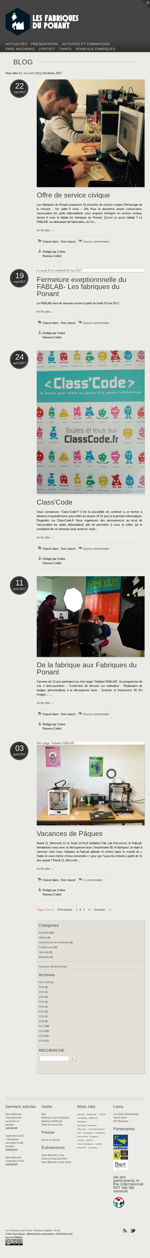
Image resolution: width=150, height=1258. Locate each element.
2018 (41, 1021)
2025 (41, 987)
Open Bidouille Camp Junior (56, 1162)
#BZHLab (93, 1118)
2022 (41, 1001)
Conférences (45, 947)
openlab (81, 1114)
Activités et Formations (86, 44)
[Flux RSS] (125, 1230)
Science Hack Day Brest (54, 1158)
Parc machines (20, 49)
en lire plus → (45, 230)
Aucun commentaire (96, 241)
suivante (99, 909)
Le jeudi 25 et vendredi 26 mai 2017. (59, 270)
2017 (41, 1026)
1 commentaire (93, 880)
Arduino (80, 1140)
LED (79, 1133)
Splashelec (92, 1114)
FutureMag (82, 1118)
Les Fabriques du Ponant (18, 1230)
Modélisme (82, 1122)
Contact (46, 49)
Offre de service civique (73, 195)
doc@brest (100, 1133)
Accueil (28, 73)
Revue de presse (50, 1140)
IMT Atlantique (120, 1121)
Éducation (44, 957)
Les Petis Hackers (96, 1129)
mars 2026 (44, 982)
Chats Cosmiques (85, 1144)
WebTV (89, 1140)
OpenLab (44, 952)
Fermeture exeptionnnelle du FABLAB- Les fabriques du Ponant (81, 287)
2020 (41, 1011)
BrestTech (81, 1148)
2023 (41, 997)
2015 (41, 1036)
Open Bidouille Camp (52, 1155)
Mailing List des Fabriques (55, 1117)
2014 (41, 1040)
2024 (41, 992)
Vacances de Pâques (70, 833)
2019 (41, 1016)
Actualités (16, 44)
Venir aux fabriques (95, 49)
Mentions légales (43, 1230)
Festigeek (94, 1136)
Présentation (44, 44)
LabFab (102, 1114)
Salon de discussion (52, 1124)
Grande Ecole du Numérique (54, 942)
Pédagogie (88, 1133)
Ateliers (43, 937)
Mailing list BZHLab (51, 1121)
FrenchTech (82, 1136)
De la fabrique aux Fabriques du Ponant (87, 668)
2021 (41, 1006)
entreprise (92, 1148)
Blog (38, 73)
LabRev (98, 1144)
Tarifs (65, 49)
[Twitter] (133, 1230)
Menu (146, 4)
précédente (64, 909)
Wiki (43, 1114)
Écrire (57, 1230)
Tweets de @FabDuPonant (53, 966)
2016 (41, 1031)
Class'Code (54, 502)
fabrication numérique (87, 1125)
